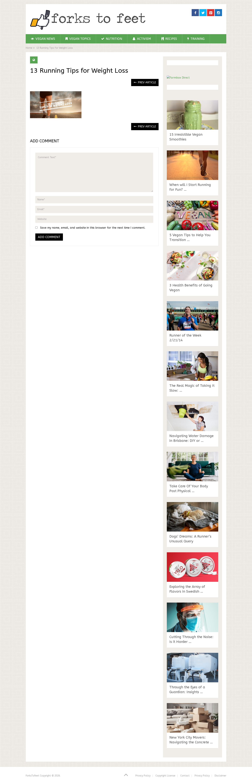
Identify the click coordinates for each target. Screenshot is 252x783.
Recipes (170, 39)
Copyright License (165, 775)
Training (197, 39)
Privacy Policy (143, 775)
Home (29, 47)
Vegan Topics (79, 39)
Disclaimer (220, 775)
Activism (143, 39)
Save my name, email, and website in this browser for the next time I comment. (92, 227)
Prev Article (146, 82)
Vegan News (45, 39)
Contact (185, 775)
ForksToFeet (32, 775)
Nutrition (113, 39)
